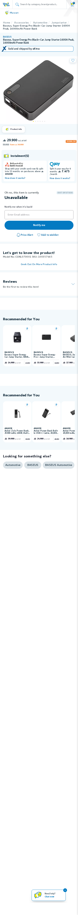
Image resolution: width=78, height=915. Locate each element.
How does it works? (15, 178)
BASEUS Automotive (58, 465)
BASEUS (7, 37)
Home (6, 22)
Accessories (21, 22)
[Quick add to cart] (27, 328)
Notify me (39, 225)
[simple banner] (6, 4)
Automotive (40, 22)
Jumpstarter (59, 22)
